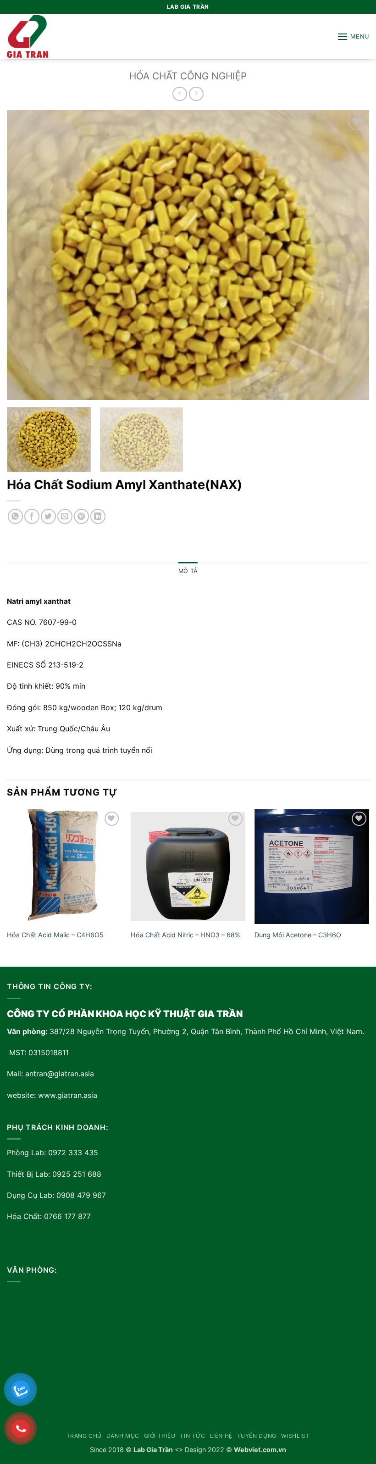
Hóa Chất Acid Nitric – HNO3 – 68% (185, 935)
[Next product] (179, 94)
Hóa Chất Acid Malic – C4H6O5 (55, 935)
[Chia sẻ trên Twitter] (48, 516)
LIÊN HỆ (221, 1435)
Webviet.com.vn (260, 1449)
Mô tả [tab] (188, 571)
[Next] (369, 887)
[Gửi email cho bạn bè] (64, 516)
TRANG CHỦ (84, 1435)
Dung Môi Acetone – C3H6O (297, 935)
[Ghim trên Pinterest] (81, 516)
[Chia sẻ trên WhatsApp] (15, 516)
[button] (353, 36)
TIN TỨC (192, 1435)
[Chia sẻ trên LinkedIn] (97, 516)
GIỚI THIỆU (160, 1435)
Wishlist (295, 1435)
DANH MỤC (122, 1435)
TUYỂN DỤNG (256, 1435)
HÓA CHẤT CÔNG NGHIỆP (188, 76)
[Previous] (7, 887)
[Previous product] (196, 94)
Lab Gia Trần (153, 1449)
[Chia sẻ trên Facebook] (31, 516)
